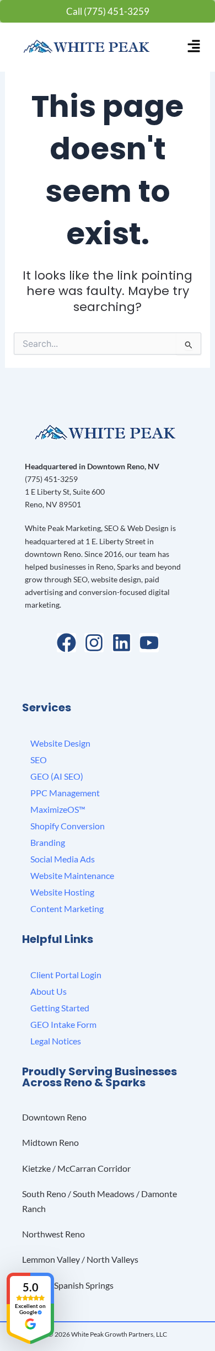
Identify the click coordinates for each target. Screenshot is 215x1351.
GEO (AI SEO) (56, 776)
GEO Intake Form (63, 1024)
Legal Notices (55, 1041)
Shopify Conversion (67, 826)
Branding (47, 842)
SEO (38, 759)
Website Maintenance (72, 875)
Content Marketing (67, 908)
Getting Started (59, 1007)
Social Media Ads (62, 859)
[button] (194, 47)
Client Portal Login (65, 974)
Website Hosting (62, 892)
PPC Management (65, 792)
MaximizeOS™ (57, 809)
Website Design (60, 743)
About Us (48, 991)
